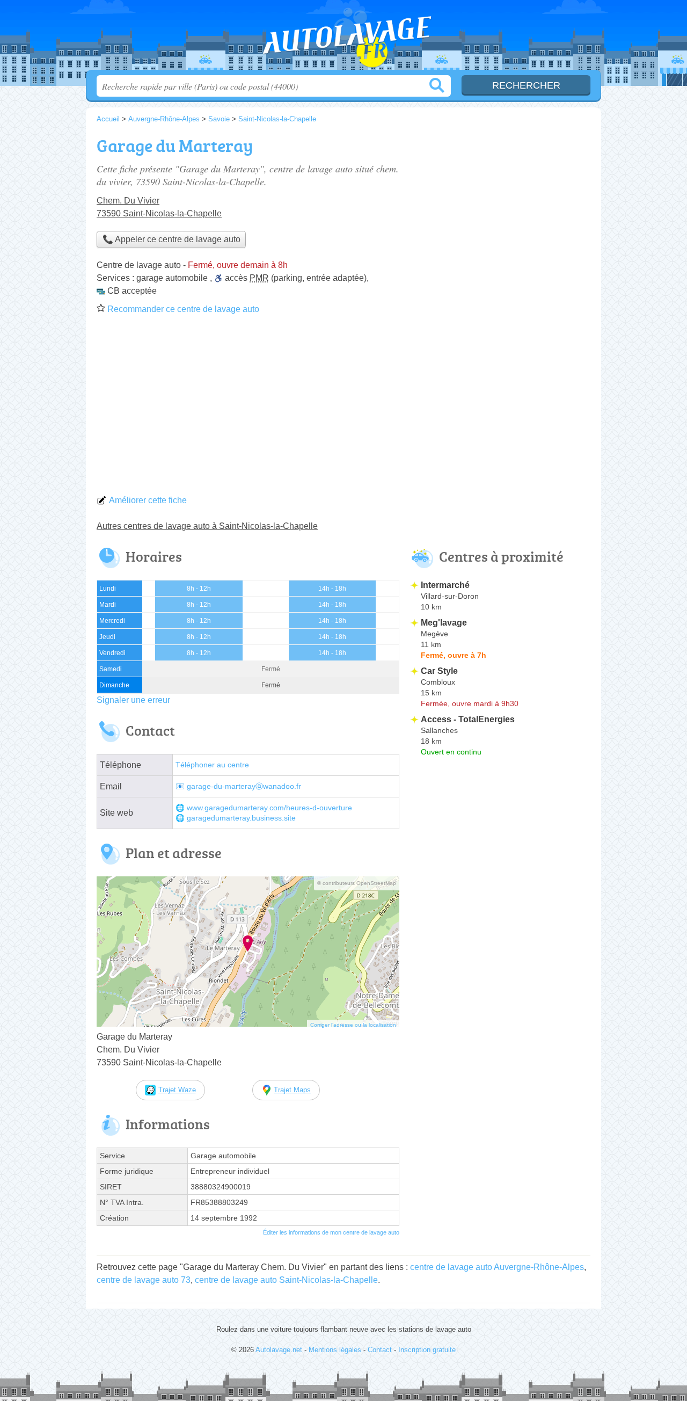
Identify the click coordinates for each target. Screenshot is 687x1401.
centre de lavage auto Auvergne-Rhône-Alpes (497, 1267)
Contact (380, 1350)
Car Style (439, 671)
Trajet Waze (177, 1090)
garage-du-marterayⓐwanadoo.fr (244, 786)
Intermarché (445, 585)
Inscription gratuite (427, 1350)
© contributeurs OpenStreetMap (356, 883)
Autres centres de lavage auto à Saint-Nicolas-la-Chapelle (207, 526)
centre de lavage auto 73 (144, 1279)
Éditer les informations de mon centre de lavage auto (331, 1232)
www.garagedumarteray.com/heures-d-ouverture (269, 808)
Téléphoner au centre (212, 765)
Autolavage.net (343, 38)
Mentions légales (335, 1350)
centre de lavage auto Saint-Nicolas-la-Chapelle (286, 1279)
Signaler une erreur (133, 700)
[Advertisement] (343, 408)
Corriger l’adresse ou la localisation (353, 1025)
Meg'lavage (444, 622)
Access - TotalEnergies (468, 719)
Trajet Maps (292, 1090)
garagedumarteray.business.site (241, 818)
